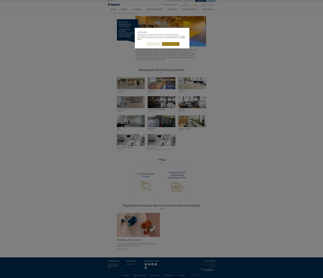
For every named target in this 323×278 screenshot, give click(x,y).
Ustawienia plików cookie (154, 43)
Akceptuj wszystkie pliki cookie (170, 43)
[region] (162, 38)
